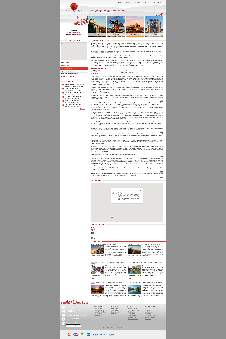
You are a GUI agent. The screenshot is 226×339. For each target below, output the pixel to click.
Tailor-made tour (132, 315)
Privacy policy (148, 319)
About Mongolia (115, 310)
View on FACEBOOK (72, 319)
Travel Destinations (67, 68)
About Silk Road (115, 313)
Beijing (92, 227)
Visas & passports (132, 308)
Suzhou (93, 234)
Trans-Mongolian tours (100, 312)
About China (114, 308)
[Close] (141, 190)
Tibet (92, 235)
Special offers (131, 312)
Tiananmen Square (95, 70)
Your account (147, 2)
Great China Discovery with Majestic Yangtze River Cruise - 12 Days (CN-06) (145, 282)
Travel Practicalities (67, 71)
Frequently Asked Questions (69, 74)
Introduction (65, 63)
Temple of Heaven (95, 73)
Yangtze (93, 238)
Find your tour (97, 315)
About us (120, 2)
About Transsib (115, 312)
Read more (82, 109)
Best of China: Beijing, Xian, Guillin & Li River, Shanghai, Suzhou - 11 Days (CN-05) (108, 282)
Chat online (137, 2)
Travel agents (148, 312)
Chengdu (93, 229)
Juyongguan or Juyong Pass (127, 72)
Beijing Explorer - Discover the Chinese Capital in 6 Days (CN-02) (144, 244)
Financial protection (150, 317)
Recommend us (132, 317)
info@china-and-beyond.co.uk (73, 34)
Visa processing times (133, 310)
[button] (112, 216)
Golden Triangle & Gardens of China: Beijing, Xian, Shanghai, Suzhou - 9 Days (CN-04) (145, 263)
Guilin (92, 230)
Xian (92, 237)
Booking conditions (150, 315)
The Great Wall (123, 71)
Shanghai (93, 232)
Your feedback (148, 313)
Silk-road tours (98, 313)
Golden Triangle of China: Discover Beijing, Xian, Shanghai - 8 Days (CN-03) (107, 263)
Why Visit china (65, 66)
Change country (159, 2)
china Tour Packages (67, 76)
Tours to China (98, 308)
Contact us (128, 2)
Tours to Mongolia (99, 310)
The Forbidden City (95, 72)
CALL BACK (73, 30)
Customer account (133, 319)
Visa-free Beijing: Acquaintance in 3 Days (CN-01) (103, 244)
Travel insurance (132, 313)
